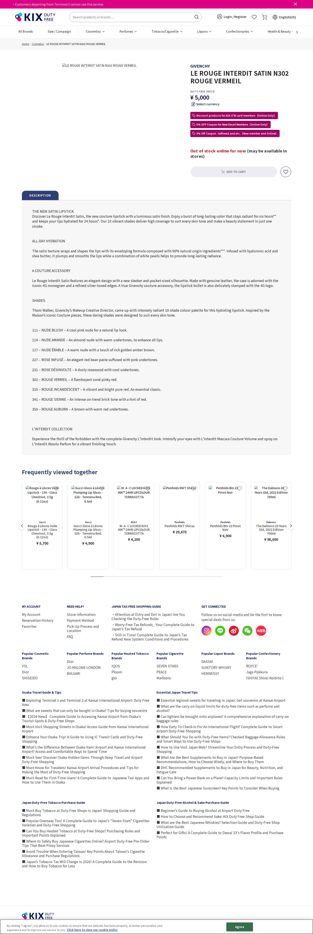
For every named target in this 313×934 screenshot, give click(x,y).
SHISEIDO (30, 677)
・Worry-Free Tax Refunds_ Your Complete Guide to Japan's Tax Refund (153, 626)
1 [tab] (97, 576)
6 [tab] (163, 576)
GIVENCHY (200, 66)
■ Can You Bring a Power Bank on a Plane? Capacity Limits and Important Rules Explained (219, 780)
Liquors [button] (202, 31)
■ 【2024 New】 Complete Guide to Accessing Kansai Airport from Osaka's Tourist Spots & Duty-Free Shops (81, 718)
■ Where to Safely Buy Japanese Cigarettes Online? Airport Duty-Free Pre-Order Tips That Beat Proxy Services (85, 843)
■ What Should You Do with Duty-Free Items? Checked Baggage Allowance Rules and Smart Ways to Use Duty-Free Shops (220, 739)
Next (291, 525)
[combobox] (135, 17)
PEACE (161, 671)
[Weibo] (234, 634)
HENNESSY (210, 673)
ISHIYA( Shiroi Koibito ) (265, 677)
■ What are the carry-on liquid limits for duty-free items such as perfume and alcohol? (218, 708)
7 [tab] (176, 576)
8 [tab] (189, 576)
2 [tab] (110, 576)
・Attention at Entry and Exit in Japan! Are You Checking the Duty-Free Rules (148, 616)
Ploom (117, 671)
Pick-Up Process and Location (83, 628)
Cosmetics (38, 44)
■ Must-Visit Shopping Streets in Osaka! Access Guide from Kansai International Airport (85, 728)
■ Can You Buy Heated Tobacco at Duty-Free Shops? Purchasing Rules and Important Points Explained (81, 833)
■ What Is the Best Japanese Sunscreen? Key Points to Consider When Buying (217, 788)
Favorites (29, 626)
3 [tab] (123, 576)
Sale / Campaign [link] (59, 31)
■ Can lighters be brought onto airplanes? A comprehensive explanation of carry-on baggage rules (222, 718)
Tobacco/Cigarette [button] (165, 31)
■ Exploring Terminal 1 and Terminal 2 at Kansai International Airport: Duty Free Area (85, 702)
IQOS (116, 665)
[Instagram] (206, 634)
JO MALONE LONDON (84, 667)
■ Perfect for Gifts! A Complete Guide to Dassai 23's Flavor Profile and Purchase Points (219, 834)
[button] (232, 16)
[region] (156, 926)
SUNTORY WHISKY (216, 667)
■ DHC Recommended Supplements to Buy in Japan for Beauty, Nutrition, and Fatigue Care (219, 769)
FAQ (70, 636)
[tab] (40, 195)
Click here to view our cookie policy (92, 930)
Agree (239, 927)
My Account (31, 614)
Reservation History (37, 620)
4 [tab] (137, 576)
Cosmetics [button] (94, 31)
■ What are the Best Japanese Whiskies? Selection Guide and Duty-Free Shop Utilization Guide (218, 824)
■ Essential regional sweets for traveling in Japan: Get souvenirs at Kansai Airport (220, 700)
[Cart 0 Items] (264, 17)
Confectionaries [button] (238, 31)
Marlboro (163, 677)
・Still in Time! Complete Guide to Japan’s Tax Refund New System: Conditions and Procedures (150, 637)
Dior (25, 671)
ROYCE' (252, 665)
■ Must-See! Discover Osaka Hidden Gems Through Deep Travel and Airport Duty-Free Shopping (82, 759)
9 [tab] (203, 576)
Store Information (81, 614)
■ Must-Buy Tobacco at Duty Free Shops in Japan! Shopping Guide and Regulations (78, 812)
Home (25, 44)
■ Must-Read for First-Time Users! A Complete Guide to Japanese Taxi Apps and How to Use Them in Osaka (85, 780)
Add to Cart (236, 171)
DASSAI (207, 661)
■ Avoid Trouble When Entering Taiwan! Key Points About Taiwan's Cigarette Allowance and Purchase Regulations (83, 853)
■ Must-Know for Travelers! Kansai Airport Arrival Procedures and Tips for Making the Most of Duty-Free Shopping (80, 769)
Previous (22, 525)
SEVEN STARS (167, 665)
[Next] (294, 32)
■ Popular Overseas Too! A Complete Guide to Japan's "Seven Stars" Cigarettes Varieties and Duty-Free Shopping (85, 822)
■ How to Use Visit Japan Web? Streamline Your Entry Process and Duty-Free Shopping (217, 749)
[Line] (220, 634)
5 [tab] (150, 576)
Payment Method (80, 620)
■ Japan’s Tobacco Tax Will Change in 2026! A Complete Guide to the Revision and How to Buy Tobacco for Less (84, 863)
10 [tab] (216, 576)
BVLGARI (73, 673)
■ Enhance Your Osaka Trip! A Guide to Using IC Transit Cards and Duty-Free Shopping (82, 739)
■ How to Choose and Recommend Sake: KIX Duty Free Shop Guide (210, 816)
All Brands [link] (25, 31)
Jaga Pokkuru (257, 671)
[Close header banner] (295, 4)
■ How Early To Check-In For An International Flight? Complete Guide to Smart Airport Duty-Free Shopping (219, 728)
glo (114, 677)
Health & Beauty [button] (279, 31)
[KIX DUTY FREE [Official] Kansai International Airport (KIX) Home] (35, 16)
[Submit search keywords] (196, 17)
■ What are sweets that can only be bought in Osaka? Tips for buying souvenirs (84, 710)
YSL (25, 665)
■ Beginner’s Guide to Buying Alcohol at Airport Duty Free (203, 810)
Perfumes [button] (126, 31)
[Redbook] (261, 634)
